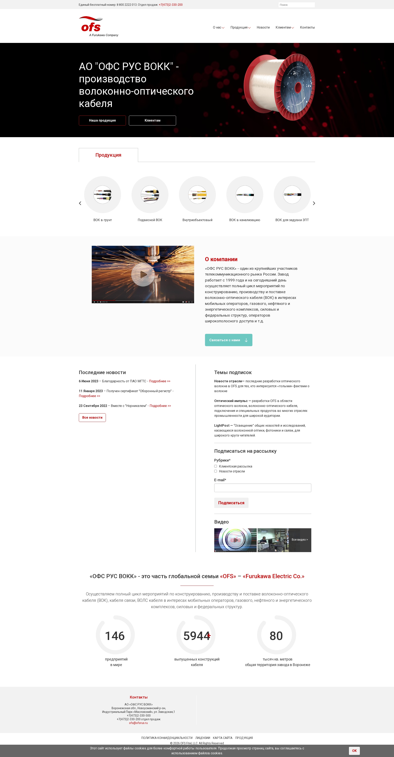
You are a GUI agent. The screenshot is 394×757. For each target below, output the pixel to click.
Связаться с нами (224, 340)
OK (354, 751)
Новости (263, 27)
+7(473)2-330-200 (171, 4)
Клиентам (152, 120)
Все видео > (300, 539)
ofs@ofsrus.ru (138, 723)
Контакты (307, 27)
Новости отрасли (232, 471)
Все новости (92, 417)
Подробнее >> (159, 381)
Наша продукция (102, 120)
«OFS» (228, 576)
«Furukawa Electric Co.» (274, 576)
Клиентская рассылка (235, 466)
